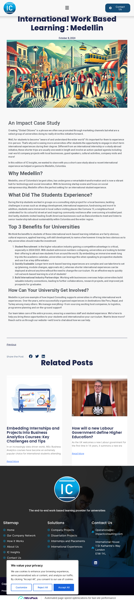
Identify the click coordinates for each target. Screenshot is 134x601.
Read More (13, 461)
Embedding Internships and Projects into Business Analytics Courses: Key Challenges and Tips (33, 435)
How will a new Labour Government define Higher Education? (97, 433)
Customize (21, 587)
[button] (67, 7)
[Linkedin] (96, 563)
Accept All (63, 587)
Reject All (43, 587)
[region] (42, 577)
